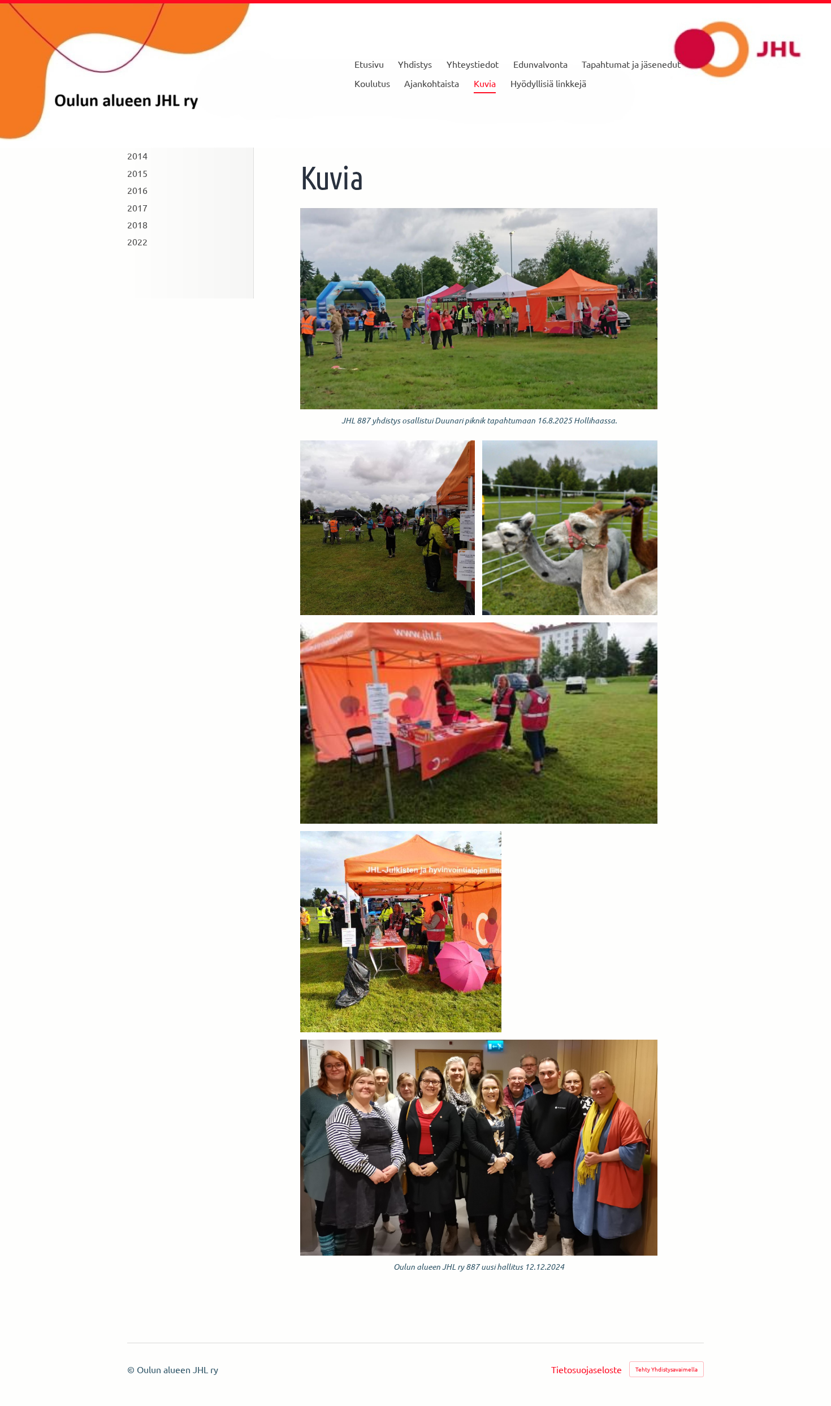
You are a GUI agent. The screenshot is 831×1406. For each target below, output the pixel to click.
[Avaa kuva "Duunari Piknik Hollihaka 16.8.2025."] (387, 528)
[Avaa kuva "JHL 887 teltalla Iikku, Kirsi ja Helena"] (478, 723)
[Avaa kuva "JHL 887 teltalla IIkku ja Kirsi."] (400, 931)
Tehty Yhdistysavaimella (666, 1369)
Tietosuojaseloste (586, 1369)
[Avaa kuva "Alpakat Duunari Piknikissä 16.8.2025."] (569, 528)
